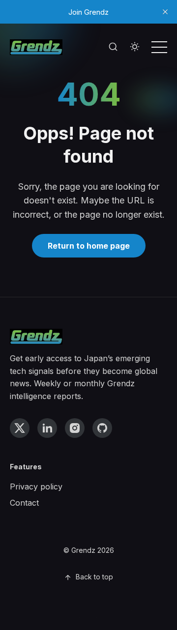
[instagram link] (75, 428)
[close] (165, 12)
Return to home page (89, 246)
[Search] (113, 47)
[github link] (102, 428)
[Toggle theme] (135, 47)
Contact (24, 503)
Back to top (94, 577)
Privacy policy (36, 486)
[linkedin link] (47, 428)
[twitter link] (20, 428)
